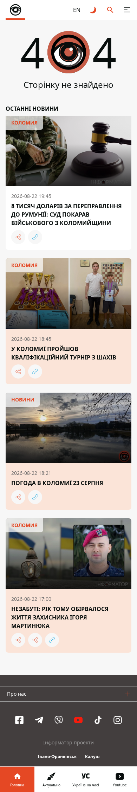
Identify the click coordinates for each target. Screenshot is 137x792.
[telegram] (39, 720)
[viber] (58, 720)
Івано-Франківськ (57, 757)
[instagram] (117, 720)
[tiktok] (98, 720)
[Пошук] (110, 10)
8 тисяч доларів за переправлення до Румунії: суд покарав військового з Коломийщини (66, 214)
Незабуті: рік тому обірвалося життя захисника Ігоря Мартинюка (60, 617)
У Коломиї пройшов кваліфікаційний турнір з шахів (63, 353)
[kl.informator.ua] (15, 10)
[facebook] (19, 720)
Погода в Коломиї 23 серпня (57, 483)
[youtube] (78, 720)
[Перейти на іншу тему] (93, 10)
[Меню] (127, 10)
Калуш (92, 757)
